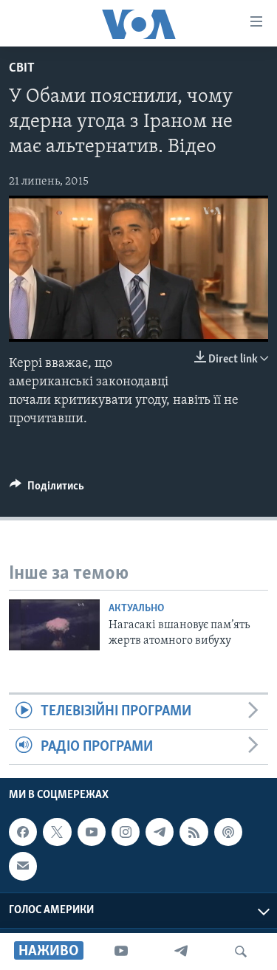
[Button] (47, 489)
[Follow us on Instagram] (126, 832)
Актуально (136, 608)
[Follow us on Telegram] (160, 832)
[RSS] (193, 832)
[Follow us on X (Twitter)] (57, 832)
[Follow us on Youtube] (92, 832)
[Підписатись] (23, 866)
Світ (22, 68)
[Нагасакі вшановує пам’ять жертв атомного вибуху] (54, 624)
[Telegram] (181, 951)
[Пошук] (241, 951)
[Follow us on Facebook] (23, 832)
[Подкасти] (228, 832)
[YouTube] (121, 951)
